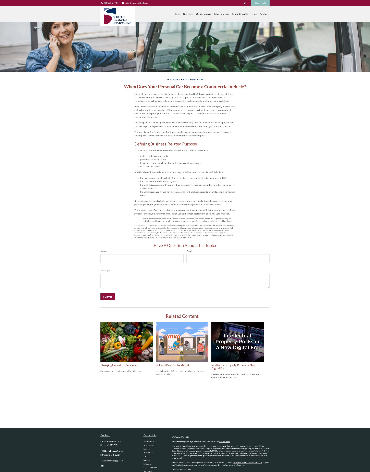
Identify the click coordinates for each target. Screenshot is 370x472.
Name (103, 251)
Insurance (148, 452)
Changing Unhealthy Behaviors (119, 365)
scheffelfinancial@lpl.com (136, 3)
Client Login (260, 3)
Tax (145, 456)
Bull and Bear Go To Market (172, 365)
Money (147, 460)
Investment (149, 445)
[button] (177, 14)
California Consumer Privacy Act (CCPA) (247, 462)
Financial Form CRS (182, 437)
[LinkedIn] (245, 3)
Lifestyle (147, 464)
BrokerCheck (224, 442)
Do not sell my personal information (231, 465)
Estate (147, 449)
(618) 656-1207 (111, 3)
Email (189, 251)
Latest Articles (150, 467)
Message (105, 270)
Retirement (149, 441)
